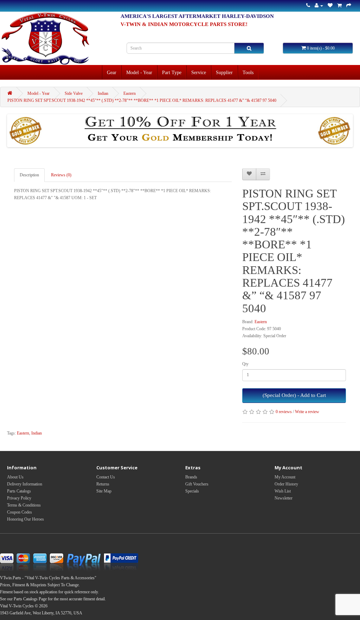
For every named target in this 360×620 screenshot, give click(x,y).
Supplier (224, 72)
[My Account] (319, 5)
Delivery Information (24, 484)
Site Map (103, 491)
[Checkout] (348, 5)
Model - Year (139, 72)
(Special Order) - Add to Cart (294, 395)
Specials (192, 491)
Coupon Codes (19, 512)
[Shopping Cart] (339, 5)
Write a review (307, 411)
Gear (111, 72)
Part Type (171, 72)
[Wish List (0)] (330, 5)
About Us (15, 477)
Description (29, 174)
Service (198, 72)
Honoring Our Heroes (25, 519)
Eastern (129, 93)
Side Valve (74, 93)
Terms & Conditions (24, 505)
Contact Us (105, 477)
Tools (248, 72)
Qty (245, 363)
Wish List (283, 491)
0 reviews (284, 411)
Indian (103, 93)
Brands (191, 477)
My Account (285, 477)
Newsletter (283, 498)
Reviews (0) (61, 174)
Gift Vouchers (196, 484)
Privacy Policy (19, 498)
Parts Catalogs (19, 491)
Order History (286, 484)
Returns (102, 484)
